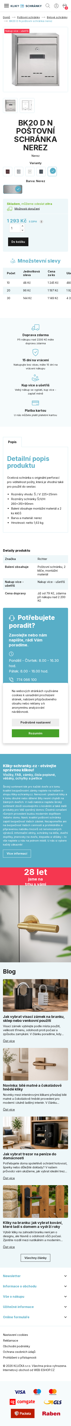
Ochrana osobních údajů (19, 1352)
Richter (42, 559)
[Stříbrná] (18, 171)
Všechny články (35, 1258)
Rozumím (35, 733)
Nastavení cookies (15, 1335)
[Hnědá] (7, 171)
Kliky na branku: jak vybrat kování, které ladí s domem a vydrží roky (33, 1225)
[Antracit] (41, 171)
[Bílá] (30, 171)
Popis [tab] (12, 442)
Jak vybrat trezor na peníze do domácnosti (29, 1156)
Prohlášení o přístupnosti (19, 1357)
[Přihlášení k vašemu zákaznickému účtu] (56, 5)
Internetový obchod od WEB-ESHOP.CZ (29, 1370)
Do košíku (18, 241)
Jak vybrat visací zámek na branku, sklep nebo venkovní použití (33, 1019)
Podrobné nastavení (35, 722)
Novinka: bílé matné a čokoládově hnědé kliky (32, 1087)
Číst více (9, 1041)
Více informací (17, 853)
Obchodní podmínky (16, 1346)
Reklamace (10, 1340)
